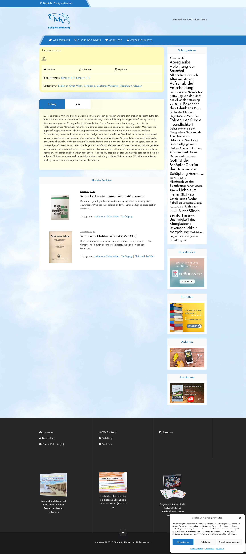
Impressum (220, 548)
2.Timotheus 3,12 (87, 231)
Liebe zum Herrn (183, 192)
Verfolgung (89, 85)
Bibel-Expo (106, 444)
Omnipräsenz (178, 199)
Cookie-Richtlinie (196, 548)
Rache (192, 198)
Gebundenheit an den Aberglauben (182, 130)
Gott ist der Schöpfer (179, 162)
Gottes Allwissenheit (185, 150)
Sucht (183, 211)
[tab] (52, 104)
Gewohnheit (191, 140)
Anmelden (167, 432)
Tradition (189, 216)
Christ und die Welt (144, 256)
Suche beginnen (89, 40)
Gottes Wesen (191, 156)
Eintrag (52, 104)
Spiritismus (191, 207)
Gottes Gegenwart (183, 154)
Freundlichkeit (181, 124)
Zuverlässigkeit (178, 240)
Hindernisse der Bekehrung (182, 183)
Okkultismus (187, 195)
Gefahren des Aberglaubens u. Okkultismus (186, 136)
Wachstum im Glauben (131, 85)
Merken (51, 69)
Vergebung (179, 232)
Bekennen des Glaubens (184, 106)
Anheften (86, 69)
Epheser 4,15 (83, 77)
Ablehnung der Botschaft (182, 68)
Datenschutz (209, 548)
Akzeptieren (183, 542)
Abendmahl (177, 58)
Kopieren (122, 69)
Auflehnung (185, 79)
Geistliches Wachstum (107, 85)
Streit (174, 211)
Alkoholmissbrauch (184, 75)
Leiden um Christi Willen (70, 85)
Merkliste (115, 40)
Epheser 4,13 (68, 77)
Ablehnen (205, 542)
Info (77, 104)
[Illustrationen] (43, 58)
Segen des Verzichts (177, 207)
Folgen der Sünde (185, 120)
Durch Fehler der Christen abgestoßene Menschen (185, 112)
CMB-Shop (107, 438)
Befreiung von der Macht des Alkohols (186, 98)
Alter (173, 79)
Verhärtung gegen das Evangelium (186, 234)
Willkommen (61, 40)
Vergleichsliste (140, 40)
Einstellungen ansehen (229, 542)
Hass (192, 173)
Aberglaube (180, 62)
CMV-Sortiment (108, 432)
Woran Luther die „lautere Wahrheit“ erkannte (112, 196)
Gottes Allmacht (180, 148)
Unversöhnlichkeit (183, 227)
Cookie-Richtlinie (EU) (53, 444)
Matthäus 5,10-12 (87, 191)
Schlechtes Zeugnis (192, 203)
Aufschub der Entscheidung (181, 85)
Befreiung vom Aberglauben (186, 92)
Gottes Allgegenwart (183, 144)
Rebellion (176, 203)
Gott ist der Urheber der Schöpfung (184, 169)
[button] (240, 517)
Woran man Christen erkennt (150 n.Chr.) (108, 236)
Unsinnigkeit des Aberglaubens (182, 221)
